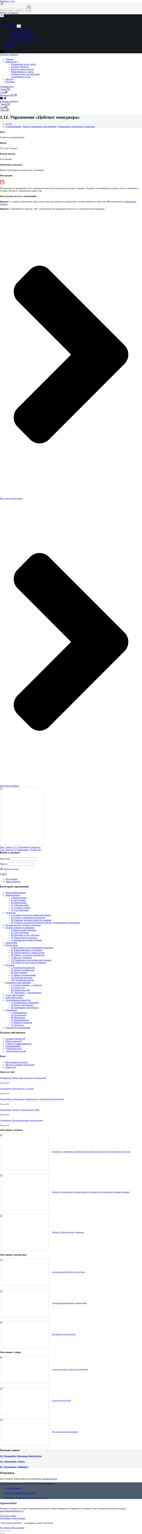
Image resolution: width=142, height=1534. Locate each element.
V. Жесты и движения (21, 957)
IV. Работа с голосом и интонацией (27, 955)
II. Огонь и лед (18, 987)
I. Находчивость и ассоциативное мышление (32, 947)
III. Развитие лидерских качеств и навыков (31, 920)
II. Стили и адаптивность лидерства (28, 917)
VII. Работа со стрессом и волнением (28, 962)
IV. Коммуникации (20, 1020)
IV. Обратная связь (20, 905)
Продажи (10, 965)
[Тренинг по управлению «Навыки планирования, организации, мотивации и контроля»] (24, 1169)
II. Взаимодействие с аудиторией (26, 950)
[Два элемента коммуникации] (24, 1445)
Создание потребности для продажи (68, 1272)
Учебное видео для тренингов (25, 74)
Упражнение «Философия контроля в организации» (23, 1078)
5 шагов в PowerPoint (61, 1400)
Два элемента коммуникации (65, 1432)
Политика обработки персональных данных (26, 1498)
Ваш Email (5, 859)
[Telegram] (4, 99)
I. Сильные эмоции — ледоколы (26, 985)
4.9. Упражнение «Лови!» (12, 1461)
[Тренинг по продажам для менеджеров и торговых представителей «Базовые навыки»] (24, 1209)
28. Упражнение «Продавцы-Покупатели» (21, 1456)
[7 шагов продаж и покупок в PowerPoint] (24, 1382)
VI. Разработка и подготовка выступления (31, 960)
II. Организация (18, 1015)
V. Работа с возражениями (23, 975)
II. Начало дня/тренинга (22, 1005)
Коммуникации (13, 895)
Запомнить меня (11, 869)
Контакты (10, 82)
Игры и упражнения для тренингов (40, 126)
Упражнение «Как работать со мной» (17, 1088)
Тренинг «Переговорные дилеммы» (68, 1232)
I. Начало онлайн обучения (23, 930)
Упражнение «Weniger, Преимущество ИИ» (20, 1110)
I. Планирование (13, 126)
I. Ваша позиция (18, 897)
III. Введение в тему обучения (25, 935)
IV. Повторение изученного (24, 937)
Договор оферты (13, 1488)
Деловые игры (7, 86)
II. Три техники (18, 900)
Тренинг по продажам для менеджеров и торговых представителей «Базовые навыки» (91, 1192)
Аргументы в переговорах (64, 1334)
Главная (9, 59)
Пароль (3, 864)
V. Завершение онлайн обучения (26, 940)
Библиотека (11, 62)
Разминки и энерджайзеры (18, 982)
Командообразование (16, 892)
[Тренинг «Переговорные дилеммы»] (24, 1250)
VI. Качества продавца (21, 977)
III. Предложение (19, 972)
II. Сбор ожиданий (20, 932)
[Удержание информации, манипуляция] (24, 1316)
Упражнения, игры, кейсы (23, 64)
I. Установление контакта (23, 967)
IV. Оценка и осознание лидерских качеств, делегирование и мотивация (45, 922)
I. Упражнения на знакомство (25, 1002)
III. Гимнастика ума (20, 990)
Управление (11, 1010)
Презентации (12, 945)
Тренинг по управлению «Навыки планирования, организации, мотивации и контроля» (91, 1151)
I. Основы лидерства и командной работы (31, 915)
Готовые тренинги (20, 67)
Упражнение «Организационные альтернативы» (21, 1120)
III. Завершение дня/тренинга (25, 1007)
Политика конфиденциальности (21, 1493)
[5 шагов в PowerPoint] (24, 1414)
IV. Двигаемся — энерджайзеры (26, 992)
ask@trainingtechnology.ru (12, 1511)
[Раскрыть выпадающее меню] (19, 62)
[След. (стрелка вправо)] (4, 1533)
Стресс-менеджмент (15, 995)
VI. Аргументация (19, 910)
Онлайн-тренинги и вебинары (20, 927)
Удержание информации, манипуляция (69, 1303)
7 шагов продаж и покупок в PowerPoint (70, 1369)
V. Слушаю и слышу (20, 907)
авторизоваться (49, 1479)
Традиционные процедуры (18, 1000)
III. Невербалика (19, 902)
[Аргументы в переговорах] (24, 1347)
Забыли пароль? (13, 881)
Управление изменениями (18, 1027)
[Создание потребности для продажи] (24, 1285)
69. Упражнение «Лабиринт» (14, 1467)
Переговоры (11, 942)
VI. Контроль (17, 1025)
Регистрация (11, 879)
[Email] (1, 99)
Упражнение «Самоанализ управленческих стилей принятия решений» (32, 1099)
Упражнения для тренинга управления (76, 126)
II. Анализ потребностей (22, 970)
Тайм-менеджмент (14, 997)
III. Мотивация (18, 1017)
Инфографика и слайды (22, 72)
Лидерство (11, 912)
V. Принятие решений (21, 1022)
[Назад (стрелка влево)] (1, 1533)
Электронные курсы (20, 77)
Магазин (10, 79)
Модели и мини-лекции (22, 69)
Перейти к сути (7, 1)
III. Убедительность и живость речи (28, 952)
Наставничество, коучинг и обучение (23, 925)
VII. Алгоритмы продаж (22, 980)
